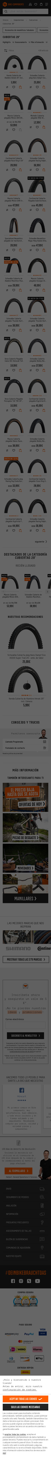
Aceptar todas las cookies (23, 1399)
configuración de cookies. (20, 1389)
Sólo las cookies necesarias (25, 1407)
